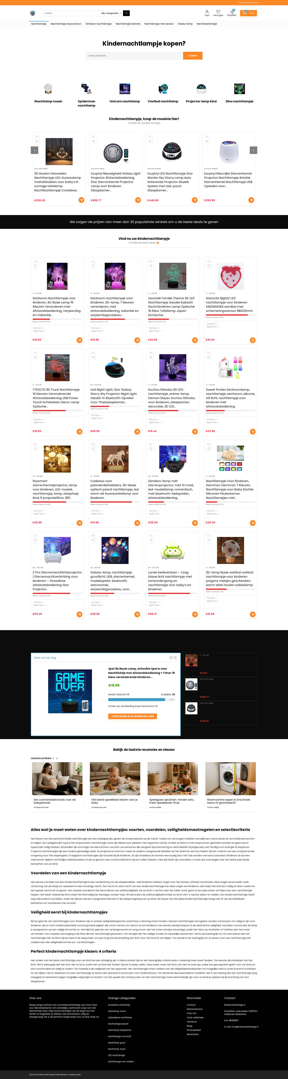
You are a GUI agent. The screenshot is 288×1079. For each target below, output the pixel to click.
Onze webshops (195, 1017)
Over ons (191, 1013)
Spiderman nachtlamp (86, 103)
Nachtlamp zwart (117, 1049)
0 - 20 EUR (37, 293)
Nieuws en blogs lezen (249, 2)
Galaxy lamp (185, 24)
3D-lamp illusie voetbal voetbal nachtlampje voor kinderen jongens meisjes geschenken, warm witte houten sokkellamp (229, 578)
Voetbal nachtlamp (163, 101)
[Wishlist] (218, 11)
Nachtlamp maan (48, 101)
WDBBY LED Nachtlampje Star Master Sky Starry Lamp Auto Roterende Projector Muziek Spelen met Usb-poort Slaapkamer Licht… (227, 712)
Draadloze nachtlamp (119, 1005)
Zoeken (193, 55)
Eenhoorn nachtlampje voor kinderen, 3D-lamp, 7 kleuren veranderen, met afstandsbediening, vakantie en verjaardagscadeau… (114, 306)
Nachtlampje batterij (128, 24)
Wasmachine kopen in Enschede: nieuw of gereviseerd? (228, 801)
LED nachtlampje (116, 1055)
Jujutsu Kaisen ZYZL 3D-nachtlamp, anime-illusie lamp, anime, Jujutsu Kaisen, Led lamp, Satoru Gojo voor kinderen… (225, 664)
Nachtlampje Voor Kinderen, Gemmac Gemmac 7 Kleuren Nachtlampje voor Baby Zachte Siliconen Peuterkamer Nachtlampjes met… (230, 489)
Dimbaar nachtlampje (99, 24)
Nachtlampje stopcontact (66, 24)
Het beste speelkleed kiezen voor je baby (115, 801)
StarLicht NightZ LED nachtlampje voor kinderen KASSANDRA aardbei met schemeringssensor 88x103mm (229, 304)
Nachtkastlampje (207, 24)
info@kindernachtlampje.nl (245, 1026)
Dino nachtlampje (240, 101)
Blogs (189, 1025)
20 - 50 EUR (38, 476)
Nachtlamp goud (116, 1042)
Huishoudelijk (155, 807)
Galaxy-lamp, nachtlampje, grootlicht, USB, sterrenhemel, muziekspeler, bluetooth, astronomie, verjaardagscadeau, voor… (112, 580)
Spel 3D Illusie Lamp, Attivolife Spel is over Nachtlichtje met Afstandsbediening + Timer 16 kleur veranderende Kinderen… (141, 673)
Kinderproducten (41, 807)
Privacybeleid (194, 1030)
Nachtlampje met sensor (159, 24)
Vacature (192, 1021)
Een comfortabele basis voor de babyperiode (55, 801)
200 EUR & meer (41, 168)
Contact (191, 1004)
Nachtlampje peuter (118, 1023)
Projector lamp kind (201, 101)
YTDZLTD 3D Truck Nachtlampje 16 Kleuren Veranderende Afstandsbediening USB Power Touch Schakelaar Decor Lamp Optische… (56, 397)
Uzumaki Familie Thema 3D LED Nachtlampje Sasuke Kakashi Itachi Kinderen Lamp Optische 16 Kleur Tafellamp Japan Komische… (171, 306)
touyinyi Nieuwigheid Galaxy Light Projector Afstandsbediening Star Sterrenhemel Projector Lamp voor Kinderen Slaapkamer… (59, 181)
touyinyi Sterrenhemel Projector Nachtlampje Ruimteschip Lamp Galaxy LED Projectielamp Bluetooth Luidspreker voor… (228, 179)
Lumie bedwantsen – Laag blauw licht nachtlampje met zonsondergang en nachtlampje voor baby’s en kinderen (170, 580)
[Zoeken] (126, 13)
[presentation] (34, 150)
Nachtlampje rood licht (119, 1036)
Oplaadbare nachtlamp (120, 1017)
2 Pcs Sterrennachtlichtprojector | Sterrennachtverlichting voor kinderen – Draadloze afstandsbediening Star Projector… (57, 580)
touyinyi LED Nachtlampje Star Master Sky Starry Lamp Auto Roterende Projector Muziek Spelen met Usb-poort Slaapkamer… (113, 181)
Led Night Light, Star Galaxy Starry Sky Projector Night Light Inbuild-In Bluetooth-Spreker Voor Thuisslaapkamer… (113, 395)
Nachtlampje (38, 24)
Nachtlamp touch (117, 1011)
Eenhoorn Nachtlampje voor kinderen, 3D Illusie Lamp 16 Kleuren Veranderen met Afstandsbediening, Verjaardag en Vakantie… (57, 306)
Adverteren (193, 1034)
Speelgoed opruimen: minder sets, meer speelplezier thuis (171, 801)
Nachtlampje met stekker (121, 1061)
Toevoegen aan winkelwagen (81, 200)
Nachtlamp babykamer (119, 1030)
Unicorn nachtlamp (125, 101)
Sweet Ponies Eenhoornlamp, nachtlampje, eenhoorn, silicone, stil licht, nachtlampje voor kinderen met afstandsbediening (230, 397)
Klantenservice (194, 1009)
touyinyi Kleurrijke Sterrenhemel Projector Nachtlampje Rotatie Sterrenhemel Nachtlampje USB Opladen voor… (172, 179)
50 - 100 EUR (95, 385)
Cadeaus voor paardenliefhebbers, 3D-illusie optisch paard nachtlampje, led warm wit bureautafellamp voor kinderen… (114, 489)
